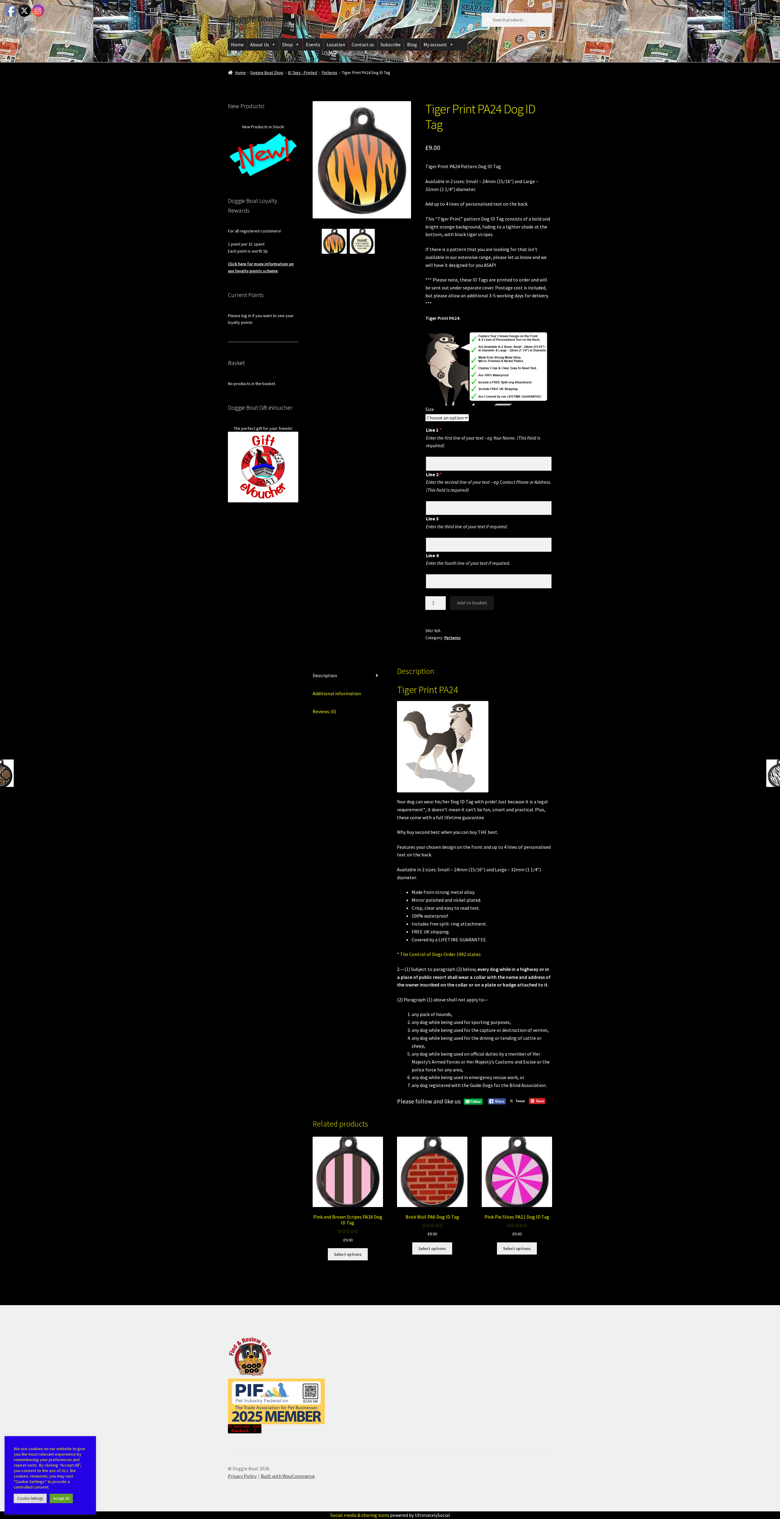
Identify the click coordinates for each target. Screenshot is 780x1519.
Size (429, 409)
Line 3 (432, 518)
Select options (348, 1254)
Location (336, 44)
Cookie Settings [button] (30, 1498)
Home (237, 44)
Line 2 (433, 474)
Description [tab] (325, 675)
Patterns (329, 72)
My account (435, 44)
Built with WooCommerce (288, 1476)
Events (313, 44)
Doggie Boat (252, 18)
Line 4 (432, 555)
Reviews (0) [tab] (324, 711)
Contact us (363, 44)
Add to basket (472, 603)
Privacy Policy (242, 1476)
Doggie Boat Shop (266, 72)
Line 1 (433, 430)
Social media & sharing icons (360, 1515)
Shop (287, 44)
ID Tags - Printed (302, 72)
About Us (259, 44)
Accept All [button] (61, 1498)
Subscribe (391, 44)
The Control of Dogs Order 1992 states (440, 954)
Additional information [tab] (337, 693)
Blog (412, 44)
